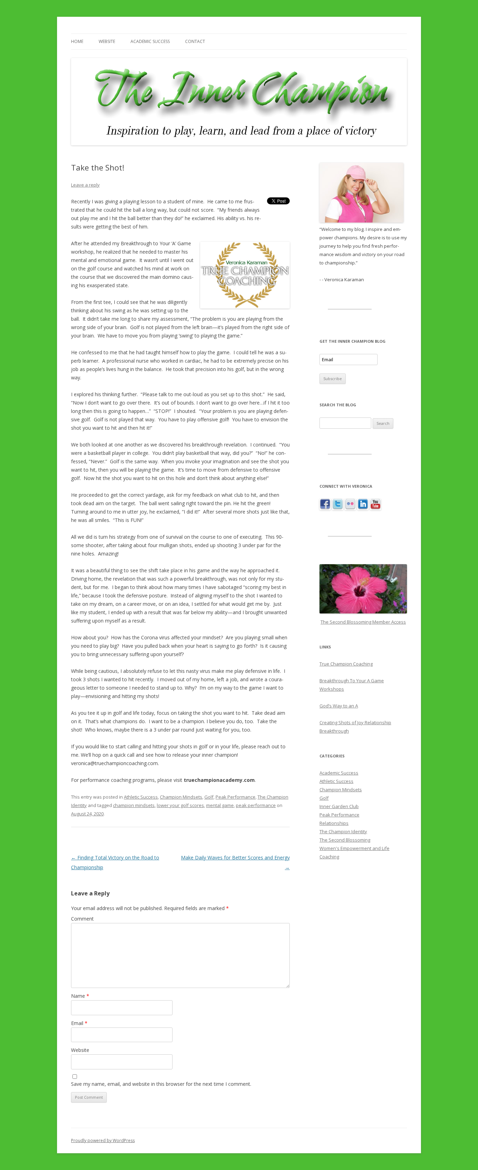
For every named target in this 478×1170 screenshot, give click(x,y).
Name (80, 996)
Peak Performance (235, 797)
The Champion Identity (343, 831)
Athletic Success (141, 797)
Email (79, 1023)
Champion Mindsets (181, 797)
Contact (195, 41)
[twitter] (337, 508)
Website (107, 41)
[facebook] (325, 508)
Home (77, 41)
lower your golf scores (180, 805)
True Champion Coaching (346, 664)
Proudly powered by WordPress (103, 1140)
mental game (220, 805)
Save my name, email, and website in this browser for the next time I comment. (161, 1084)
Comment (82, 918)
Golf (208, 797)
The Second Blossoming (344, 840)
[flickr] (350, 508)
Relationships (334, 823)
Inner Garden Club (339, 806)
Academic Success (150, 41)
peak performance (256, 805)
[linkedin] (362, 508)
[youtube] (375, 508)
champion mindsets (134, 805)
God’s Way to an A (338, 706)
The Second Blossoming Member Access (363, 622)
